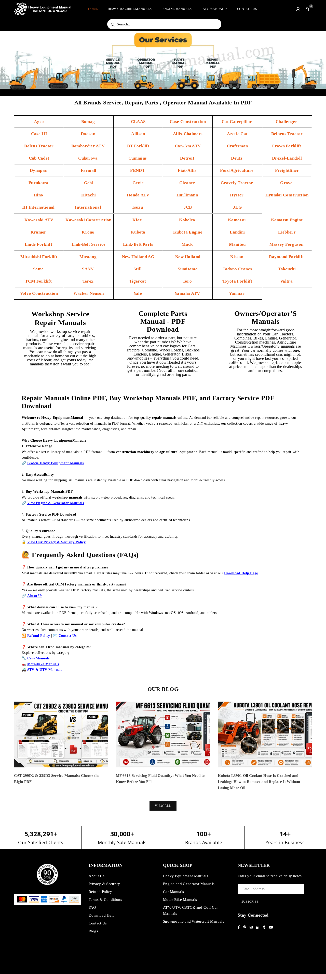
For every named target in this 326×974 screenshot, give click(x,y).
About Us (96, 876)
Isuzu (138, 207)
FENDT (138, 170)
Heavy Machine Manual (129, 9)
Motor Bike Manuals (180, 900)
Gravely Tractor (237, 182)
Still (138, 269)
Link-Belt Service (89, 244)
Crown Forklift (286, 146)
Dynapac (39, 170)
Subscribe (250, 901)
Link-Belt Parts (138, 244)
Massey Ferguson (287, 244)
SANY (88, 269)
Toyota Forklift (237, 281)
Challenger (287, 121)
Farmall (89, 170)
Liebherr (286, 232)
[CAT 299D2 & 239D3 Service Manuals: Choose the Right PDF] (61, 734)
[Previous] (7, 750)
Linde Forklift (39, 244)
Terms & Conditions (105, 900)
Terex (89, 281)
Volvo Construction (39, 293)
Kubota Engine (187, 232)
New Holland (187, 256)
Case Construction (188, 121)
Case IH (39, 133)
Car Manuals (173, 892)
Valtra (287, 281)
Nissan (237, 256)
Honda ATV (138, 195)
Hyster (237, 195)
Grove (287, 182)
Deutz (237, 158)
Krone (88, 232)
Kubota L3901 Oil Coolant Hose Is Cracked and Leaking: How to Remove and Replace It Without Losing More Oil (259, 782)
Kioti (138, 220)
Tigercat (138, 281)
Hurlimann (187, 195)
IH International (39, 207)
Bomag (88, 121)
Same (39, 269)
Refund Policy (100, 892)
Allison (138, 133)
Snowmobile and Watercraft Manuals (193, 921)
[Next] (319, 750)
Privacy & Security (104, 884)
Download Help (102, 915)
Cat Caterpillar (237, 121)
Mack (188, 244)
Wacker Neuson (88, 293)
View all (163, 806)
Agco (39, 121)
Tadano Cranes (237, 269)
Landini (237, 232)
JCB (188, 207)
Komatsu (237, 220)
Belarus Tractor (287, 133)
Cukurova (88, 158)
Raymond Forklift (287, 256)
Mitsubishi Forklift (39, 256)
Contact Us (247, 9)
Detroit (187, 158)
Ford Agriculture (237, 170)
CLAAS (138, 121)
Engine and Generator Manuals (188, 884)
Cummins (138, 158)
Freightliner (287, 170)
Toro (188, 281)
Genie (138, 182)
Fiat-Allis (187, 170)
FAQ (92, 907)
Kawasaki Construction (88, 220)
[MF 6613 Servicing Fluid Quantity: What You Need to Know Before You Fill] (163, 734)
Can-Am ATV (188, 146)
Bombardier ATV (88, 146)
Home (93, 9)
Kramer (39, 232)
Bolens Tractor (38, 146)
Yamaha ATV (187, 293)
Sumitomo (187, 269)
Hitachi (88, 195)
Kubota (138, 232)
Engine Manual (175, 9)
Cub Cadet (39, 158)
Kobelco (187, 220)
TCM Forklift (39, 281)
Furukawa (39, 182)
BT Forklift (138, 146)
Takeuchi (286, 269)
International (88, 207)
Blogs (93, 931)
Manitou (237, 244)
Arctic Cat (237, 133)
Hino (39, 195)
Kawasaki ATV (38, 220)
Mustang (88, 256)
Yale (138, 293)
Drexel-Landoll (287, 158)
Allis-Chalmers (187, 133)
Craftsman (237, 146)
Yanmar (237, 293)
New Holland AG (138, 256)
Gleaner (187, 182)
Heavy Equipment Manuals (185, 876)
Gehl (88, 182)
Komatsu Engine (287, 220)
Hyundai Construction (287, 195)
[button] (307, 8)
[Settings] (298, 8)
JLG (237, 207)
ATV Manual (213, 9)
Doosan (88, 133)
